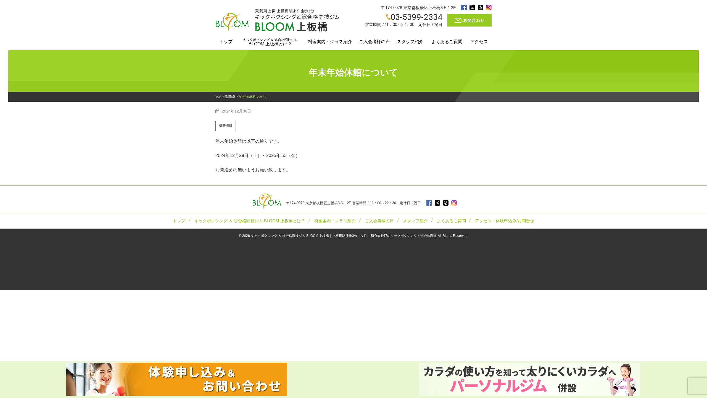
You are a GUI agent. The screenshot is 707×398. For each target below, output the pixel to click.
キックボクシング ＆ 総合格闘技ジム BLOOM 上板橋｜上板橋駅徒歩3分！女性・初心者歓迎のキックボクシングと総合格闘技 (344, 236)
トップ (226, 41)
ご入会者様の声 (374, 41)
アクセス (479, 41)
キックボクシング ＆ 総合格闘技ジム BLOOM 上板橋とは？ (249, 221)
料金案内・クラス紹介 (330, 41)
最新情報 (225, 126)
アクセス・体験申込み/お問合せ (504, 221)
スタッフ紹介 (410, 41)
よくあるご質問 (446, 41)
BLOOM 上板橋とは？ (270, 42)
